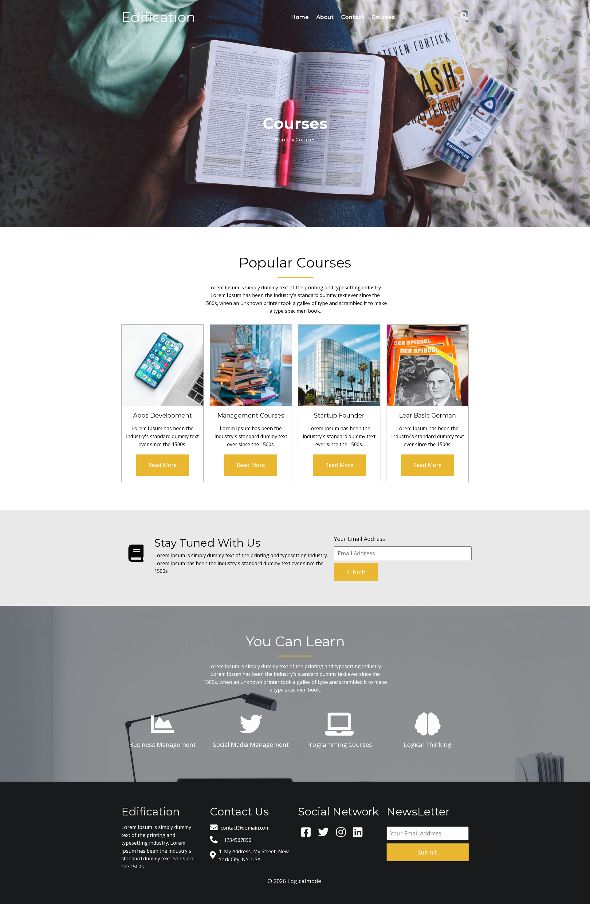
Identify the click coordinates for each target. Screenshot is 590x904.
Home (282, 140)
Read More (162, 465)
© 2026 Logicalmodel (295, 881)
